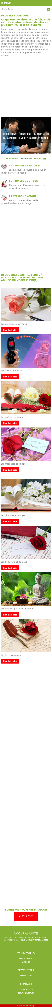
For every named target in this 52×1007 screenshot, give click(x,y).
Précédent (14, 158)
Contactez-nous (26, 989)
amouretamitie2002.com (37, 940)
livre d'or (26, 962)
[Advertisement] (26, 87)
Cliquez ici (26, 916)
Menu (7, 2)
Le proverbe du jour (23, 180)
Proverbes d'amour (23, 196)
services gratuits (26, 958)
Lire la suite (10, 330)
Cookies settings (26, 1005)
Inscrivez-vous (26, 976)
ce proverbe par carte (25, 165)
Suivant (38, 158)
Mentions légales (26, 993)
